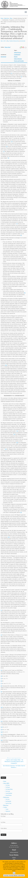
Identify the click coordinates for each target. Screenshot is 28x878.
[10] (6, 365)
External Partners (9, 795)
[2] (21, 76)
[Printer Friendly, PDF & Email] (23, 47)
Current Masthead (9, 793)
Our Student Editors (9, 789)
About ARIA (6, 783)
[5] (3, 151)
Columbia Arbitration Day (14, 40)
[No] (26, 869)
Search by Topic (8, 803)
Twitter (14, 859)
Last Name (3, 822)
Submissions (8, 811)
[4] (6, 146)
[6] (8, 158)
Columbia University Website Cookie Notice (14, 875)
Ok (14, 873)
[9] (24, 292)
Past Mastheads (8, 801)
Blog (11, 18)
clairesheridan (22, 40)
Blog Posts (6, 18)
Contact (5, 807)
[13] (17, 442)
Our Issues (7, 799)
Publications (6, 797)
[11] (17, 431)
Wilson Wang (7, 47)
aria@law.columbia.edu (14, 852)
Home (2, 18)
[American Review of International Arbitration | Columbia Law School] (14, 5)
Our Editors (8, 785)
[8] (21, 235)
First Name (3, 816)
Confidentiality (17, 54)
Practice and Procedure (19, 60)
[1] (11, 73)
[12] (14, 434)
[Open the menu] (26, 12)
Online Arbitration (18, 58)
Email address (4, 828)
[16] (9, 537)
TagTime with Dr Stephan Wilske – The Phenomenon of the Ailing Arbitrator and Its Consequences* (14, 761)
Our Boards (8, 787)
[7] (17, 223)
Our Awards (8, 791)
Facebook (14, 857)
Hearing (15, 56)
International (3, 56)
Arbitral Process (17, 52)
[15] (21, 512)
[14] (6, 449)
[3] (11, 141)
